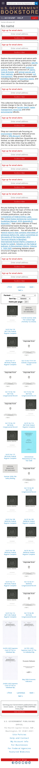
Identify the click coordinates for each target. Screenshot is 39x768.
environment (6, 133)
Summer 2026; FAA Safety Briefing (10, 477)
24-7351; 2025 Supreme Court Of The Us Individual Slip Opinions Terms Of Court (28, 650)
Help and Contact (19, 738)
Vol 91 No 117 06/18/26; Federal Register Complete (10, 362)
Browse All (11, 22)
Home (3, 22)
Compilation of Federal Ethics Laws (16, 216)
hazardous (24, 78)
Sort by (12, 298)
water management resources (18, 108)
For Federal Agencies (19, 748)
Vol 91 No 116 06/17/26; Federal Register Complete (10, 331)
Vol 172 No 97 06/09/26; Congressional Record (29, 584)
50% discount (14, 136)
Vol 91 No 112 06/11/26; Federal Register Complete (10, 615)
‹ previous (20, 287)
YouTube (23, 762)
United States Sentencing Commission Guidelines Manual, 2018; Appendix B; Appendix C (19, 221)
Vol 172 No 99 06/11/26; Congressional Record (29, 490)
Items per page (16, 301)
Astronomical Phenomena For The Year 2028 (29, 459)
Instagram (19, 762)
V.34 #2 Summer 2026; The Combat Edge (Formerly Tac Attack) (29, 320)
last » (20, 290)
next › (32, 287)
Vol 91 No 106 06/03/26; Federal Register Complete (10, 521)
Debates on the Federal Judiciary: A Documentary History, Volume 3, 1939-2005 (19, 246)
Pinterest (26, 762)
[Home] (19, 13)
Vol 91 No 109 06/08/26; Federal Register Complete (29, 521)
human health (23, 107)
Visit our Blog (19, 760)
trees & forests (7, 72)
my (8, 18)
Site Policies (19, 734)
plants (32, 69)
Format (7, 295)
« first (9, 287)
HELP (20, 18)
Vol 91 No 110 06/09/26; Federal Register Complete (29, 552)
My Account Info (19, 741)
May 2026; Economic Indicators (29, 680)
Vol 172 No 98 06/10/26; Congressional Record (29, 615)
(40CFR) (34, 63)
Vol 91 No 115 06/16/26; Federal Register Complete (10, 456)
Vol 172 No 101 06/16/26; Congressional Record (10, 425)
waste (31, 78)
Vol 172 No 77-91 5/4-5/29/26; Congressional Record (28, 362)
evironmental (6, 112)
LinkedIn (29, 762)
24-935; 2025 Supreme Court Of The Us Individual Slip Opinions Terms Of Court (10, 650)
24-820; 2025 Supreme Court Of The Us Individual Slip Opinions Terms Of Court (10, 685)
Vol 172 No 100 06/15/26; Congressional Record (29, 394)
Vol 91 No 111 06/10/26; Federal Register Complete (10, 584)
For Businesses (19, 745)
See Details (19, 712)
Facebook (13, 762)
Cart (34, 18)
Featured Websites (19, 752)
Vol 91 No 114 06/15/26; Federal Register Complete (29, 425)
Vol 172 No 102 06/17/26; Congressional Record (10, 394)
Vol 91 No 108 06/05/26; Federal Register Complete (10, 552)
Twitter (16, 762)
